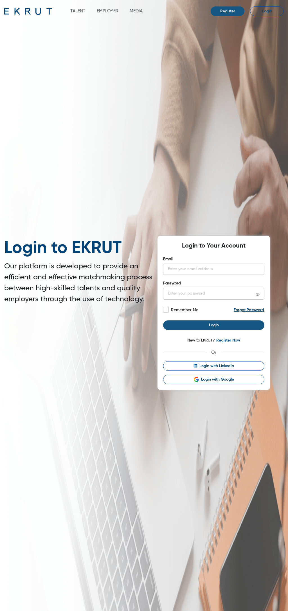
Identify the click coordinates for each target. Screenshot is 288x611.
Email (168, 259)
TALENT (78, 11)
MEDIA (136, 11)
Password (172, 283)
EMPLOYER (107, 11)
